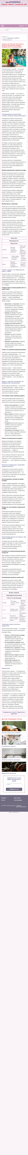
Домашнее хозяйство (13, 38)
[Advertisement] (14, 16)
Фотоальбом (18, 800)
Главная (3, 798)
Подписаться (14, 789)
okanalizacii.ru (16, 812)
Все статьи (17, 798)
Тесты (3, 800)
